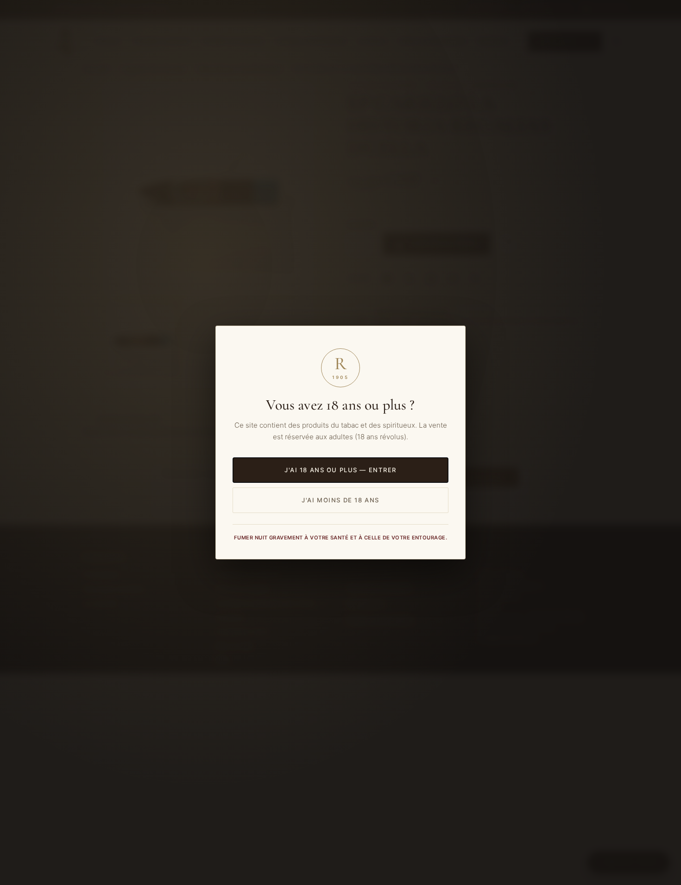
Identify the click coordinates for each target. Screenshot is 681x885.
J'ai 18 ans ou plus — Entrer (340, 470)
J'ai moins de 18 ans (340, 500)
